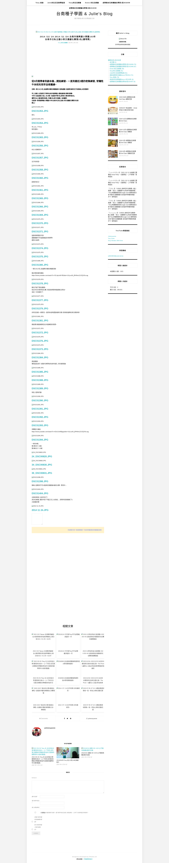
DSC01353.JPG (40, 111)
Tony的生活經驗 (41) (116, 71)
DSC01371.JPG (40, 231)
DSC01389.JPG (40, 388)
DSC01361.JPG (40, 190)
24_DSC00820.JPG (42, 456)
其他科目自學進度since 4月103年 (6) (121, 79)
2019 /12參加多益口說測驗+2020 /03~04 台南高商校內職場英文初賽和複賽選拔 (93, 653)
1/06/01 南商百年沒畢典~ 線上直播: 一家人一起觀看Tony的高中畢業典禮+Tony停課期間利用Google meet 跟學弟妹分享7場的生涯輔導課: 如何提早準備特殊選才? (122, 193)
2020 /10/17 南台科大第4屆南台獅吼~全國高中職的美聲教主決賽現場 (43, 707)
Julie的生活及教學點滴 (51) (118, 73)
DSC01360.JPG (40, 178)
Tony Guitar (111, 238)
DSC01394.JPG (40, 439)
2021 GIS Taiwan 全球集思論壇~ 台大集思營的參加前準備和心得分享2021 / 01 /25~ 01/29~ (43, 653)
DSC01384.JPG (40, 357)
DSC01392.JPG (40, 417)
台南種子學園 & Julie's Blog (84, 13)
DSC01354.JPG (40, 123)
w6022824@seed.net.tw (115, 256)
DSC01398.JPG (40, 481)
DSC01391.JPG (40, 408)
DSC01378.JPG (40, 283)
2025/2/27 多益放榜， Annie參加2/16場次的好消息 (128, 109)
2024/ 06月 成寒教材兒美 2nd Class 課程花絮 (127, 98)
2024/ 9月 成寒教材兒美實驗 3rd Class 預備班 (127, 141)
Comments (44, 718)
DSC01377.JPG (40, 300)
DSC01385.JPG (40, 371)
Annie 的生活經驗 (92, 3)
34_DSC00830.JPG (42, 464)
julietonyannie (92, 718)
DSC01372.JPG (40, 332)
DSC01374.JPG (40, 248)
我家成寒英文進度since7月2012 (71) (121, 75)
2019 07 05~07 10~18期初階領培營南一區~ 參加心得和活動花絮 (93, 707)
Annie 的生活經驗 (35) (117, 68)
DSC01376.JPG (40, 341)
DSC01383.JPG (40, 137)
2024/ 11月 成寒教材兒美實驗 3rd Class (128, 120)
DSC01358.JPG (40, 169)
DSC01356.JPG (40, 145)
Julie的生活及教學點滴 (56, 3)
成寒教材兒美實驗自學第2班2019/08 (83, 8)
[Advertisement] (68, 59)
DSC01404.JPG (40, 493)
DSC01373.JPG (40, 349)
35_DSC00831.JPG (42, 473)
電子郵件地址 (35, 802)
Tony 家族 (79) (114, 77)
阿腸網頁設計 (88, 859)
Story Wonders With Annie (115, 240)
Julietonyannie (112, 236)
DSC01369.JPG (40, 215)
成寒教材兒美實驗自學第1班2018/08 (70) (123, 64)
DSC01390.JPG (40, 400)
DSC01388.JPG (40, 380)
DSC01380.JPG (40, 265)
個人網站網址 (35, 807)
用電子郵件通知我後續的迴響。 (38, 819)
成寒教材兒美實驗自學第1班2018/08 (116, 3)
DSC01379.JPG (40, 308)
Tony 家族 (40, 3)
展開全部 (111, 60)
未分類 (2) (113, 62)
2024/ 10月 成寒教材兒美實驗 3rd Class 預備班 (128, 130)
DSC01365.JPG (40, 198)
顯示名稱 (35, 796)
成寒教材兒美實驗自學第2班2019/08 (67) (123, 66)
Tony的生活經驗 (75, 3)
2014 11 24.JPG (40, 510)
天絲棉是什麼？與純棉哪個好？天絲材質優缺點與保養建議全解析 (85, 530)
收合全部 (118, 60)
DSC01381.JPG (40, 320)
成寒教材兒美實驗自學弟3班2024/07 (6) (122, 81)
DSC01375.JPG (40, 256)
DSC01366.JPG (40, 206)
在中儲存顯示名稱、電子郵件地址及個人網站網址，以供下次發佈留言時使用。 (64, 812)
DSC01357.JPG (40, 157)
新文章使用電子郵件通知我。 (38, 827)
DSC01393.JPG (40, 425)
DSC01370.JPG (40, 223)
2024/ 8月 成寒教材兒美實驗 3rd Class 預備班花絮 (127, 152)
